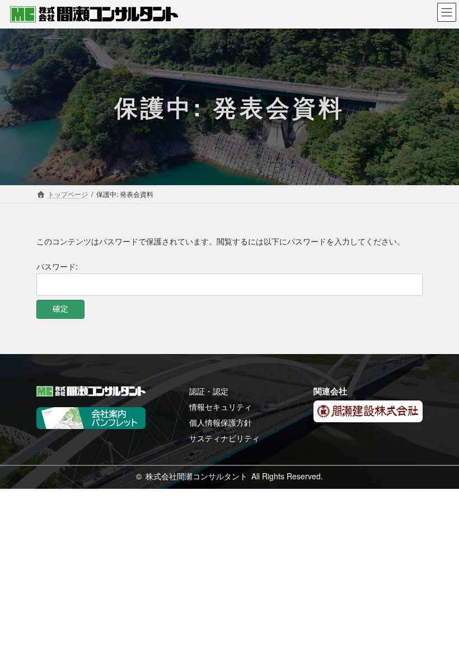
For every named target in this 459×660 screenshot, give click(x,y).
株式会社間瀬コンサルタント (196, 476)
